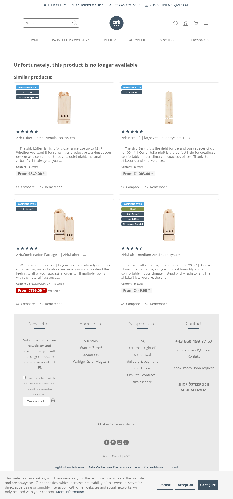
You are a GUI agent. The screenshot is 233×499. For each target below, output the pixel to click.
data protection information (37, 383)
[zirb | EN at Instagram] (119, 442)
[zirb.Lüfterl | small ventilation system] (64, 107)
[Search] (75, 23)
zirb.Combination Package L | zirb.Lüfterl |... (51, 254)
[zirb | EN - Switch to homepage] (116, 23)
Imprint (172, 467)
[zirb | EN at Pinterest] (126, 442)
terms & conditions (149, 467)
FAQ (142, 341)
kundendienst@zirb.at (194, 350)
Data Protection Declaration (109, 467)
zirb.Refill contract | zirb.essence (142, 378)
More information (70, 491)
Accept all (185, 485)
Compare (27, 187)
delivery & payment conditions (142, 364)
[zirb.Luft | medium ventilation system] (169, 224)
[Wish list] (175, 23)
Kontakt (194, 356)
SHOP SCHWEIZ (193, 389)
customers (91, 354)
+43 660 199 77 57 (193, 341)
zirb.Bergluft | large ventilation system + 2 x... (157, 137)
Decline (165, 485)
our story (91, 341)
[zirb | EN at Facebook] (107, 442)
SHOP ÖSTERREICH (193, 384)
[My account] (185, 23)
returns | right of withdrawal (142, 351)
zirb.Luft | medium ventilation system (151, 254)
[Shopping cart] (195, 23)
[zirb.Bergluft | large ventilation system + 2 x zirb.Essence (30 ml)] (169, 107)
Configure (208, 485)
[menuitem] (51, 23)
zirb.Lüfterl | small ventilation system (45, 137)
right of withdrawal (70, 467)
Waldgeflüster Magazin (91, 361)
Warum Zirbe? (91, 347)
